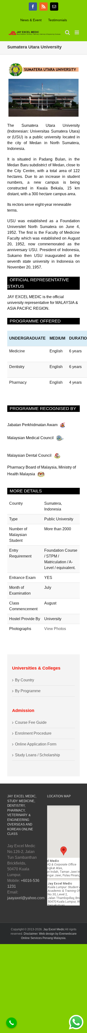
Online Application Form (35, 744)
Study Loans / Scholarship (37, 755)
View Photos (55, 629)
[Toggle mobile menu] (77, 32)
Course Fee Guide (31, 722)
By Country (24, 680)
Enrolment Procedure (33, 733)
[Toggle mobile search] (67, 32)
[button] (63, 851)
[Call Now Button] (11, 1023)
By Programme (28, 691)
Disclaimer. (31, 933)
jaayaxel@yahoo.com (25, 898)
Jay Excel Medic (54, 929)
